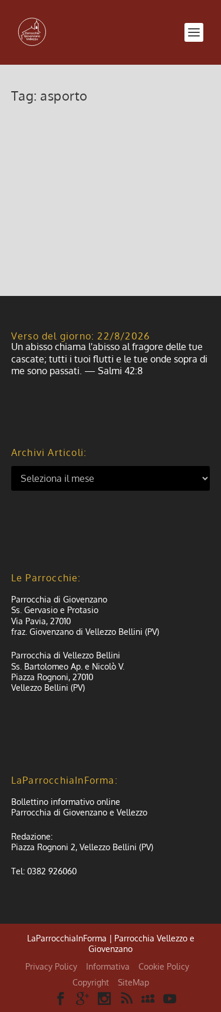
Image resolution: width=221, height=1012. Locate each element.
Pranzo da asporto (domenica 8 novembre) (98, 139)
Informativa (108, 966)
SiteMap (133, 982)
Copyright (90, 982)
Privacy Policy (51, 966)
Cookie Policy (163, 966)
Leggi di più (54, 244)
